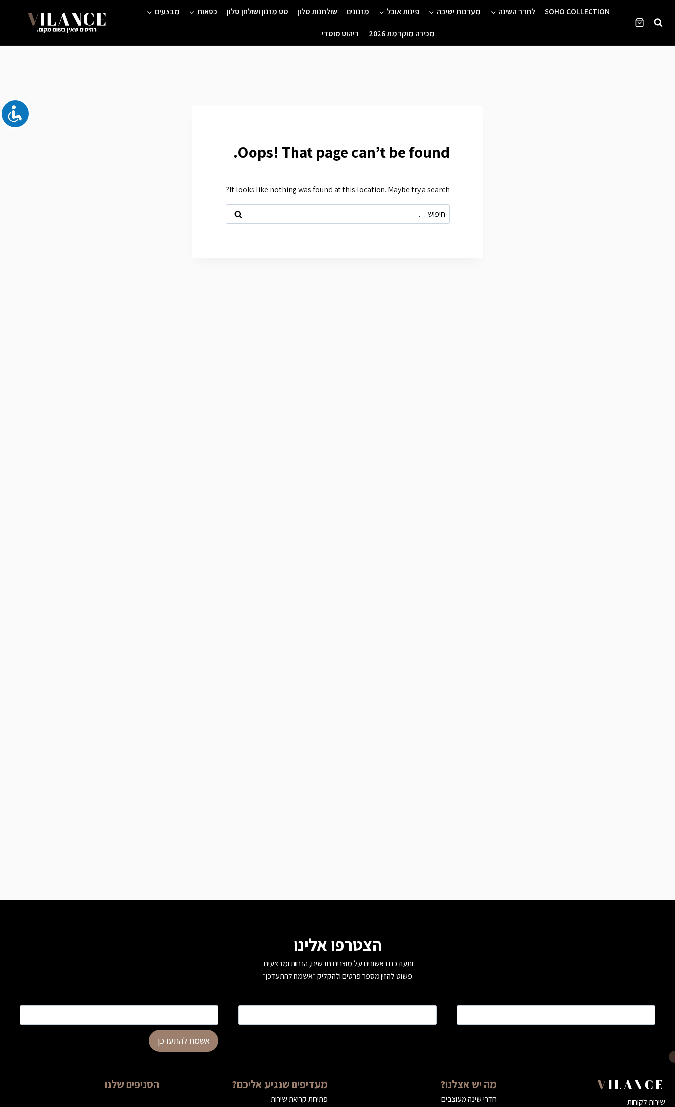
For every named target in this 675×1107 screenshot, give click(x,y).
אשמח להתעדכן (184, 1040)
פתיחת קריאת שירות (299, 1099)
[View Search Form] (658, 23)
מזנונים (357, 11)
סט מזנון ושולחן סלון (257, 11)
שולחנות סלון (317, 11)
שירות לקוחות (646, 1102)
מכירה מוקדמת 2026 (402, 33)
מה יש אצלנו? (468, 1084)
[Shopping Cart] (639, 22)
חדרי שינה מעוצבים (469, 1099)
